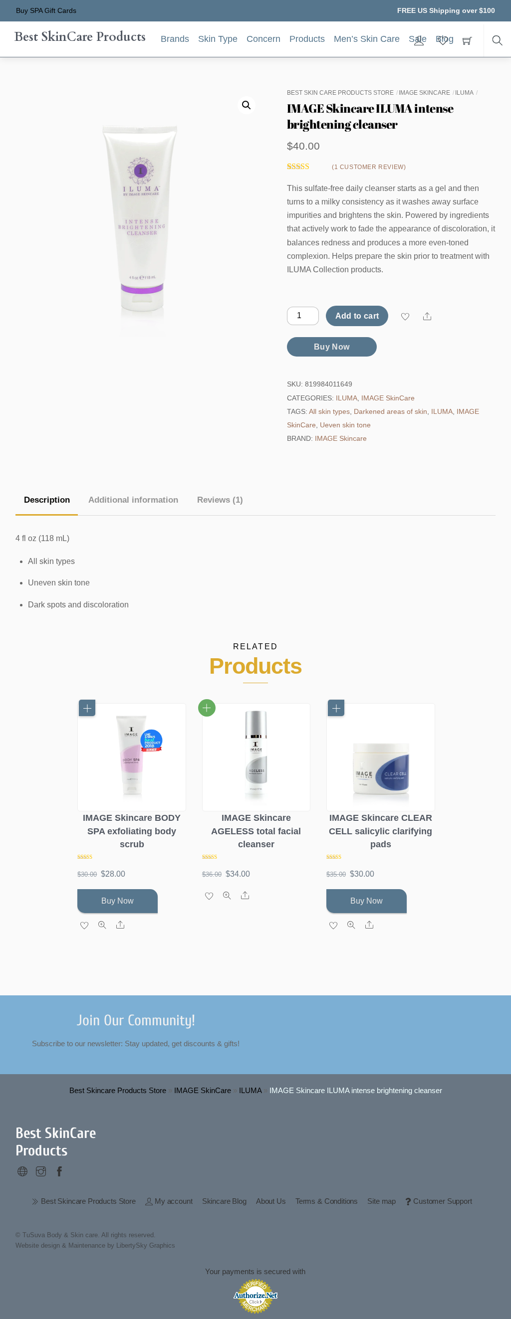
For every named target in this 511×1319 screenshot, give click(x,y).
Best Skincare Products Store (117, 1090)
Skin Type (218, 39)
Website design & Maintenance (60, 1245)
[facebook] (59, 1170)
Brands (175, 39)
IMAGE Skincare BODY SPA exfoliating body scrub (132, 831)
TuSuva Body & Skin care (60, 1235)
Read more (207, 708)
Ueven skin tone (345, 425)
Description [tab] (47, 500)
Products (307, 39)
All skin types (329, 411)
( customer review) (369, 167)
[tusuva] (22, 1170)
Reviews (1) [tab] (220, 500)
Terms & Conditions (326, 1201)
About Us (271, 1201)
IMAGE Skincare (341, 438)
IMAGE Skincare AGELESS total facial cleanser (256, 831)
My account (172, 1201)
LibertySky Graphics (145, 1245)
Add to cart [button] (87, 708)
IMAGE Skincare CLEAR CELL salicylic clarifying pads (380, 831)
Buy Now (331, 347)
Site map (381, 1201)
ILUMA (464, 92)
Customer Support (441, 1201)
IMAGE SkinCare (424, 92)
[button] (247, 105)
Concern (263, 39)
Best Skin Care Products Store (340, 92)
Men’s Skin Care (367, 39)
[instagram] (41, 1170)
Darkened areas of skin (390, 411)
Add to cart (357, 316)
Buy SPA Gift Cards (46, 10)
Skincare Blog (224, 1201)
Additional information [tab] (133, 500)
